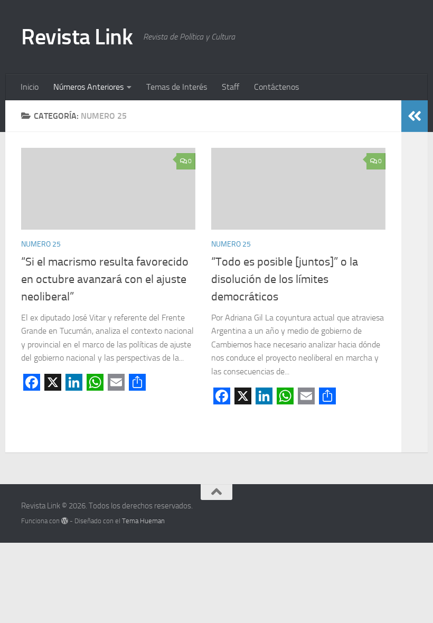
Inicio (30, 87)
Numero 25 (41, 244)
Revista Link (77, 37)
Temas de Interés (176, 87)
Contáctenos (276, 87)
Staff (230, 87)
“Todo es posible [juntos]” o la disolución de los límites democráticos (284, 279)
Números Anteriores (88, 87)
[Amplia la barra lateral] (414, 116)
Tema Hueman (143, 521)
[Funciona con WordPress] (64, 520)
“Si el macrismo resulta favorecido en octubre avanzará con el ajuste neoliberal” (105, 279)
